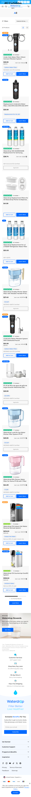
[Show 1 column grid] (23, 27)
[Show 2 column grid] (27, 27)
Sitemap (15, 770)
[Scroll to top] (15, 692)
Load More (15, 603)
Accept (15, 792)
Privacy (4, 767)
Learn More (22, 74)
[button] (12, 777)
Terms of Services (16, 767)
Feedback (5, 770)
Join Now (8, 630)
